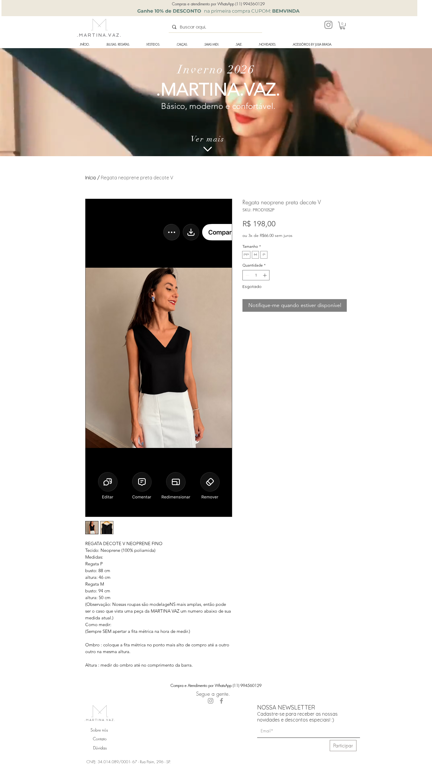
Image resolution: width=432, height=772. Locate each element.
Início (90, 178)
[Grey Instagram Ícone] (328, 24)
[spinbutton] (256, 275)
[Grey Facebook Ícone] (221, 700)
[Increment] (265, 275)
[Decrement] (246, 275)
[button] (342, 25)
